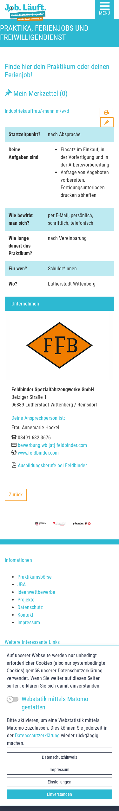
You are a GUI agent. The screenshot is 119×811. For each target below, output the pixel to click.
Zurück (18, 496)
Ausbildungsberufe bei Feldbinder (52, 465)
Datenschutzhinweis (59, 757)
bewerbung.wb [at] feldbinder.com (52, 445)
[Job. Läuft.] (27, 9)
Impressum (59, 769)
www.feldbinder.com (38, 453)
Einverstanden (59, 794)
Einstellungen (59, 781)
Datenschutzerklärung (37, 735)
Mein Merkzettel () (40, 93)
